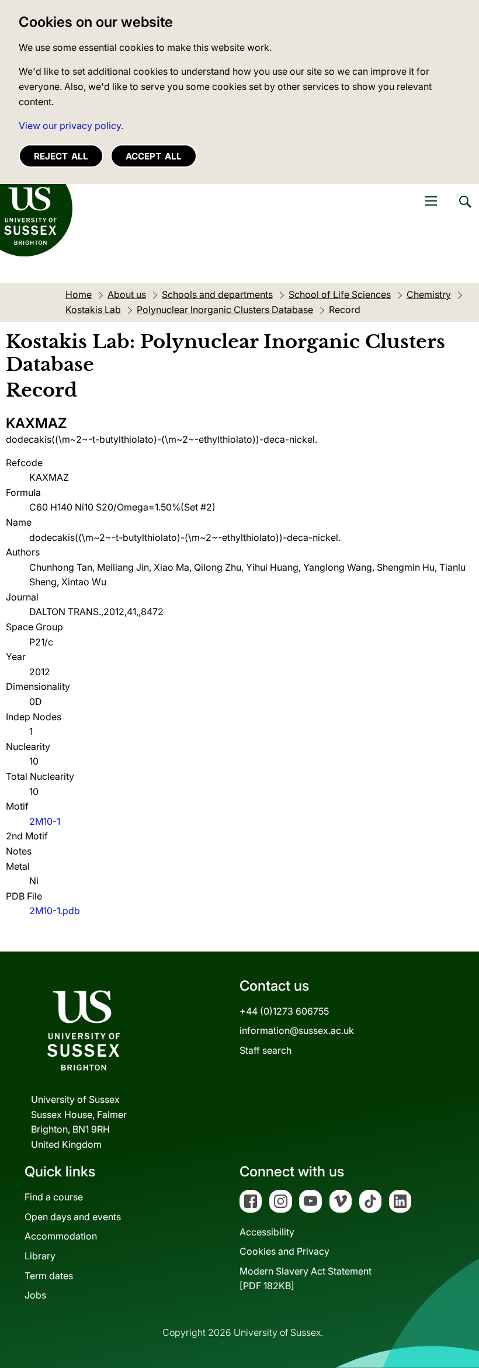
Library (40, 1256)
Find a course (54, 1197)
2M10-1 (44, 821)
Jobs (35, 1295)
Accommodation (61, 1236)
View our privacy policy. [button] (71, 125)
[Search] (464, 210)
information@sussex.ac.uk (296, 1030)
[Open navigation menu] (431, 201)
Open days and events (73, 1217)
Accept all (154, 156)
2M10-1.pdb (54, 910)
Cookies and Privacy (284, 1251)
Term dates (49, 1276)
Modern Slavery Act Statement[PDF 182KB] (305, 1278)
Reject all (61, 156)
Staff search (265, 1050)
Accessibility (266, 1232)
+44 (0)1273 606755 (284, 1011)
